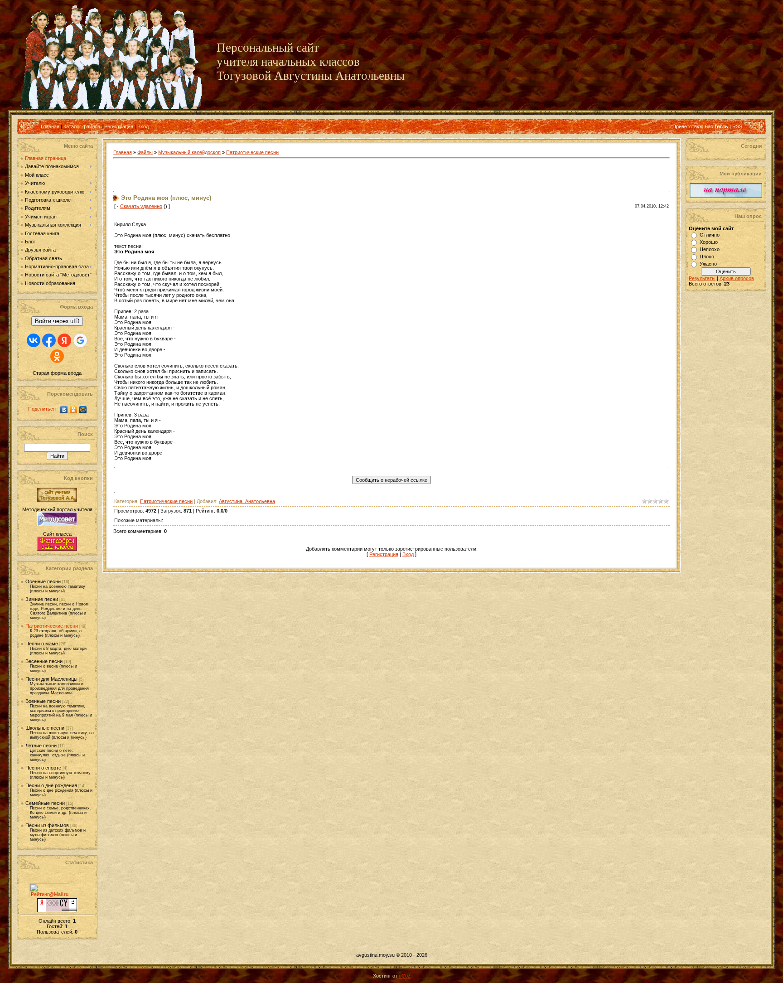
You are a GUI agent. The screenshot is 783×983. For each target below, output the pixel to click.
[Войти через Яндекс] (64, 340)
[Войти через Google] (80, 340)
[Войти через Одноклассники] (57, 356)
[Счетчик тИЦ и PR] (57, 910)
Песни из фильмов (47, 825)
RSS (737, 126)
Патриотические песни (51, 626)
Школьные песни (44, 728)
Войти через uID (57, 321)
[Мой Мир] (83, 410)
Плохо (707, 256)
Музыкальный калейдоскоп (189, 152)
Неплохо (710, 249)
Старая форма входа (57, 373)
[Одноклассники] (73, 410)
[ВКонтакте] (64, 410)
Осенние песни (43, 581)
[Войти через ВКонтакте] (33, 340)
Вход (143, 126)
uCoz (405, 975)
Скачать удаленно (141, 206)
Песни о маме (41, 643)
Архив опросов (737, 278)
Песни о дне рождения (51, 785)
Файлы (145, 152)
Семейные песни (45, 803)
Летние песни (41, 745)
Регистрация (118, 126)
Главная (50, 126)
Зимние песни (41, 599)
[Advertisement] (219, 175)
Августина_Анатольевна (247, 501)
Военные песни (43, 701)
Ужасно (708, 263)
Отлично (710, 234)
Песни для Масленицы (51, 679)
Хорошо (709, 242)
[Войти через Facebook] (49, 340)
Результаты (702, 278)
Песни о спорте (43, 767)
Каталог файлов (81, 126)
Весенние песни (44, 661)
